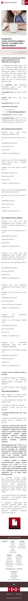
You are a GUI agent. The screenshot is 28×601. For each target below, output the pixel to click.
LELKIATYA (19, 569)
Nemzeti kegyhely (22, 547)
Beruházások (9, 566)
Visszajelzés (14, 578)
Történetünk (22, 543)
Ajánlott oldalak (14, 576)
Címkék (12, 549)
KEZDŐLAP (5, 541)
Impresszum (19, 594)
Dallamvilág (19, 558)
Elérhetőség (14, 575)
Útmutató (19, 561)
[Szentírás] (18, 589)
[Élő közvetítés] (14, 589)
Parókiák (9, 558)
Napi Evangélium (19, 564)
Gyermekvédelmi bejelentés (14, 579)
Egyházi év (18, 559)
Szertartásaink (18, 556)
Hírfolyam (12, 543)
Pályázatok (12, 550)
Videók (12, 544)
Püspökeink (22, 544)
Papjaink (9, 556)
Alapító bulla (22, 546)
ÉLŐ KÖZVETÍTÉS (10, 569)
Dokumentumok (9, 564)
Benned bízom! (12, 552)
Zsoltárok (18, 563)
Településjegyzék (9, 563)
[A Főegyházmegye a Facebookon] (9, 589)
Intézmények (9, 559)
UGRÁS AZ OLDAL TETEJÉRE (14, 537)
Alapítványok (9, 561)
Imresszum (14, 573)
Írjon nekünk (9, 594)
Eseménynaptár (12, 546)
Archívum (12, 547)
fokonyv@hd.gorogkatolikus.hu (17, 112)
